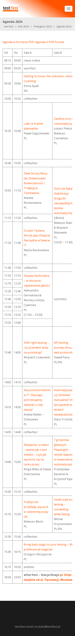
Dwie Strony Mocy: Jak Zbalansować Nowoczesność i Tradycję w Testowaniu (36, 183)
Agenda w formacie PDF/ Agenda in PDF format (33, 42)
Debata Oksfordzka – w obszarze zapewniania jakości (37, 280)
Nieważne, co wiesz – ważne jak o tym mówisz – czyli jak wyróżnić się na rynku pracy (36, 454)
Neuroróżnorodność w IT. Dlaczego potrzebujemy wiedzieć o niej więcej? (37, 400)
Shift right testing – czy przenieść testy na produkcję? (36, 347)
